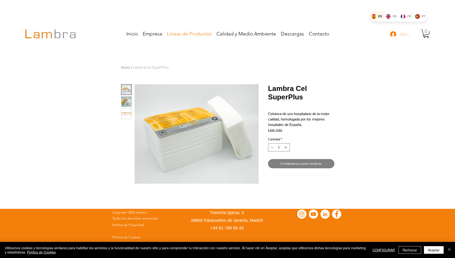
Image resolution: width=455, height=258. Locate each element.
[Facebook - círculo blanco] (336, 214)
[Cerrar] (449, 250)
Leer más (275, 130)
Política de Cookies (41, 252)
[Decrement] (271, 147)
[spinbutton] (278, 147)
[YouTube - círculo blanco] (313, 214)
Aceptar (434, 250)
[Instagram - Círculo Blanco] (301, 214)
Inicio (125, 67)
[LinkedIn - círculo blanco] (325, 214)
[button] (426, 34)
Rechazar (410, 250)
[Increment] (286, 147)
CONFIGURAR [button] (384, 250)
